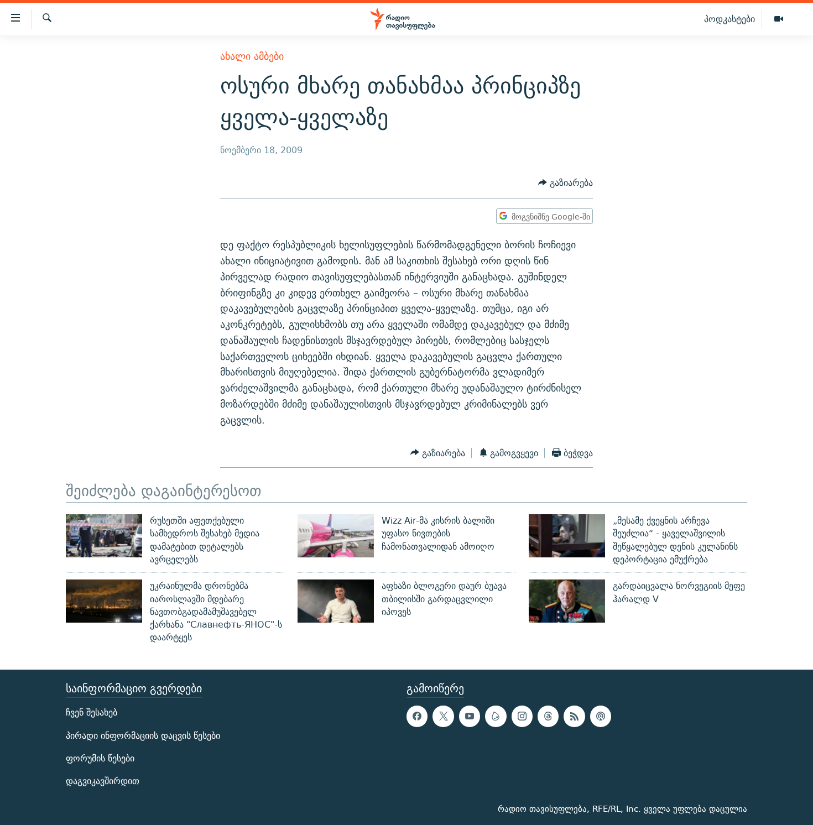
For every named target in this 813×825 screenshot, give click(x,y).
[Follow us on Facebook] (417, 716)
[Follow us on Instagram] (522, 716)
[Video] (778, 19)
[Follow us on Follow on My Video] (495, 716)
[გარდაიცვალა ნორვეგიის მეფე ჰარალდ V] (567, 601)
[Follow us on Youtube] (469, 716)
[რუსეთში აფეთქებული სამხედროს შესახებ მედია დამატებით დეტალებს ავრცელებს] (104, 535)
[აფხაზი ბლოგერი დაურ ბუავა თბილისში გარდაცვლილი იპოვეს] (336, 601)
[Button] (565, 183)
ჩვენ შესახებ (91, 712)
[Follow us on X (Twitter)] (443, 716)
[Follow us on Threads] (548, 716)
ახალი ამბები (252, 56)
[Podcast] (600, 716)
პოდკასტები (729, 19)
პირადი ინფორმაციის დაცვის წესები (143, 735)
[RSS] (574, 716)
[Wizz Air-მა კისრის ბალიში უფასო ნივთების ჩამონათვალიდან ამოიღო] (336, 535)
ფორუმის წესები (100, 758)
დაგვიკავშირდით (102, 781)
